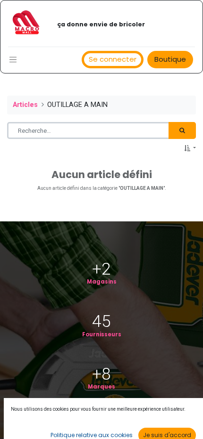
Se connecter (112, 59)
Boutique (170, 59)
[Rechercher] (182, 130)
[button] (190, 148)
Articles (25, 105)
